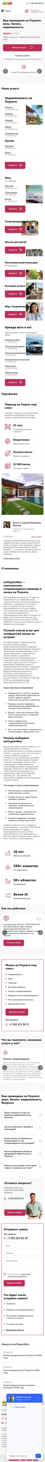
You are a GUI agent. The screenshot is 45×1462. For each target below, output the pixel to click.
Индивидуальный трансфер (17, 359)
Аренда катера (11, 372)
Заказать (13, 165)
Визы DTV (9, 186)
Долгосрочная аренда (14, 346)
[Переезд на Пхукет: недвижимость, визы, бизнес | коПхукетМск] (8, 3)
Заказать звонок (17, 1012)
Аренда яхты (10, 366)
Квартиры (9, 146)
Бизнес (8, 199)
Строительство (11, 133)
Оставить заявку (14, 943)
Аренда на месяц (12, 340)
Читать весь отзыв (12, 558)
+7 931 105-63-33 (36, 3)
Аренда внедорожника (15, 353)
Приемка (9, 120)
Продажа (9, 114)
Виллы (7, 152)
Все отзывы (37, 536)
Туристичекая (11, 192)
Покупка (8, 107)
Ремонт (8, 127)
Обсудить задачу (19, 47)
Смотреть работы (22, 56)
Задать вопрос (15, 1212)
